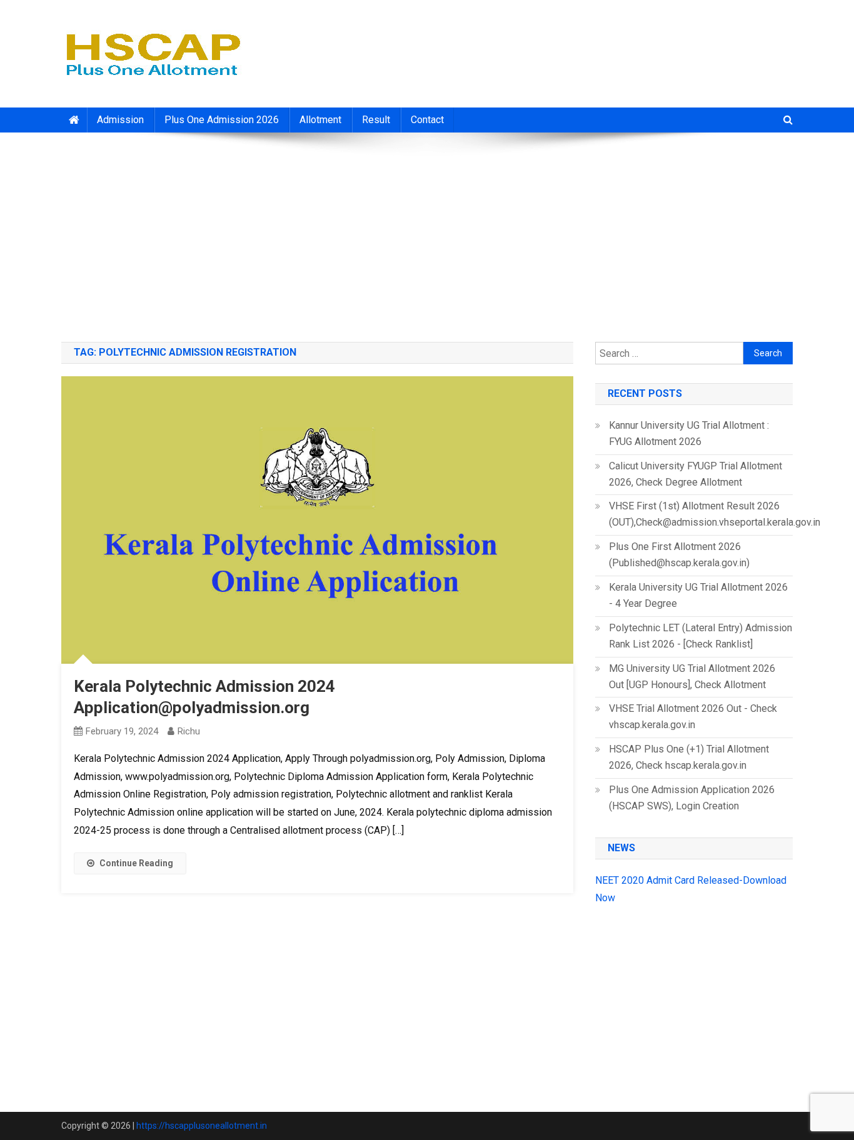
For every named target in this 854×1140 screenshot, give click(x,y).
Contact (427, 120)
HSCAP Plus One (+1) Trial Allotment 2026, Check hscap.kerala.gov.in (689, 757)
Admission (120, 120)
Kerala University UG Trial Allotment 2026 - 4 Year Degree (698, 595)
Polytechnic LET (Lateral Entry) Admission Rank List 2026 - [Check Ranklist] (700, 636)
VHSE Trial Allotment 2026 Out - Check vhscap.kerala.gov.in (693, 716)
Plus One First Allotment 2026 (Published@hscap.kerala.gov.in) (679, 555)
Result (376, 120)
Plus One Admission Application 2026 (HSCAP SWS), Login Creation (692, 798)
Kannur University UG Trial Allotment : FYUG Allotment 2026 (689, 433)
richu (189, 731)
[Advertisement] (427, 232)
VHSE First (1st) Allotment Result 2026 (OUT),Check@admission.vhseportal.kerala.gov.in (714, 514)
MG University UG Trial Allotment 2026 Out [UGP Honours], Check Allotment (692, 676)
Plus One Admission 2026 (221, 120)
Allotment (320, 120)
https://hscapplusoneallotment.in (201, 1126)
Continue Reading (136, 863)
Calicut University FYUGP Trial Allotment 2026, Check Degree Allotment (695, 474)
